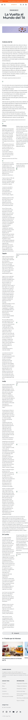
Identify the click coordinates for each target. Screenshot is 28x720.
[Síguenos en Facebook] (3, 712)
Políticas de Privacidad (7, 696)
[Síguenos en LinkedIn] (20, 712)
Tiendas (4, 683)
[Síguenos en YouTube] (13, 712)
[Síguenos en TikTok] (17, 712)
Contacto (4, 691)
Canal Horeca (5, 693)
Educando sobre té (14, 10)
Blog (3, 686)
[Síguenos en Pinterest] (10, 712)
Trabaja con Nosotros (22, 686)
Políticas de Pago (21, 691)
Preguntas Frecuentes (22, 683)
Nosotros (4, 688)
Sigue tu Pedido (20, 700)
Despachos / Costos (21, 688)
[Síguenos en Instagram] (6, 712)
